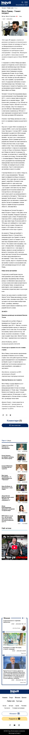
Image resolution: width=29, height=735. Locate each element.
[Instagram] (19, 725)
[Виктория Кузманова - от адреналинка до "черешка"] (21, 477)
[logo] (6, 3)
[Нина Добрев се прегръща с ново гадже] (21, 488)
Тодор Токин (23, 682)
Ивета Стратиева (10, 16)
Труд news (23, 653)
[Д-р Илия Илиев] (23, 628)
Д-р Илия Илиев (16, 628)
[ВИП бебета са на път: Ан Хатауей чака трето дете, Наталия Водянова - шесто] (21, 518)
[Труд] (14, 691)
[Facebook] (10, 725)
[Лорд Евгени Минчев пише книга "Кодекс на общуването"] (21, 498)
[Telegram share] (10, 415)
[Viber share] (6, 415)
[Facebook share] (3, 415)
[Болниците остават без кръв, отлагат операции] (14, 639)
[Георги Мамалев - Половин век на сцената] (21, 467)
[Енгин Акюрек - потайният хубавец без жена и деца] (21, 457)
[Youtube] (14, 725)
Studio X (18, 733)
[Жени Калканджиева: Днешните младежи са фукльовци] (21, 508)
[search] (22, 2)
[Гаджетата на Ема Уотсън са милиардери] (21, 447)
